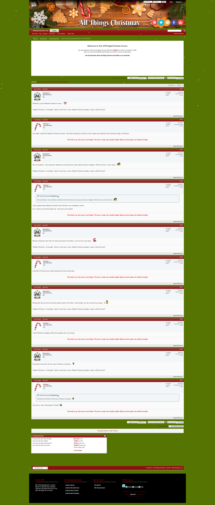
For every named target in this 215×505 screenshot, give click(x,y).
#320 (181, 380)
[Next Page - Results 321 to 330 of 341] (177, 78)
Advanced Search (179, 33)
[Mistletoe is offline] (37, 126)
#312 (181, 119)
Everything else (54, 38)
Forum (54, 31)
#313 (181, 150)
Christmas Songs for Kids (71, 490)
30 (160, 78)
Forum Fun (43, 38)
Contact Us (149, 468)
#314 (181, 181)
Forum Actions (61, 33)
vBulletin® (133, 494)
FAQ (40, 33)
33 (168, 78)
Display (179, 85)
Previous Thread (103, 431)
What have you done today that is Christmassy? (53, 82)
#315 (181, 225)
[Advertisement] (107, 459)
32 (166, 78)
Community (52, 33)
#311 (181, 89)
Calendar (45, 33)
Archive (168, 468)
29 (157, 78)
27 (152, 78)
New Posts (35, 33)
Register (178, 2)
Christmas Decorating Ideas (72, 488)
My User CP (97, 485)
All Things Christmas (159, 468)
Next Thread (113, 431)
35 (174, 78)
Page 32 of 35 (133, 78)
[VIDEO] (76, 445)
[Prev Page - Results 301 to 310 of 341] (145, 78)
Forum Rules (78, 450)
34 (171, 78)
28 (154, 78)
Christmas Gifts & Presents (72, 493)
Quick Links (71, 33)
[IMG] (76, 443)
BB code (76, 439)
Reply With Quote (178, 116)
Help (171, 2)
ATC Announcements (99, 488)
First (142, 78)
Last (180, 78)
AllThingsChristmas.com (40, 31)
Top (182, 426)
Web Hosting (175, 468)
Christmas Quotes (69, 485)
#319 (181, 349)
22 (149, 78)
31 (163, 78)
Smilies (76, 441)
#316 (181, 257)
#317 (181, 287)
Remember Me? (150, 4)
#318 (181, 319)
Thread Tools (171, 85)
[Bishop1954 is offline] (37, 96)
